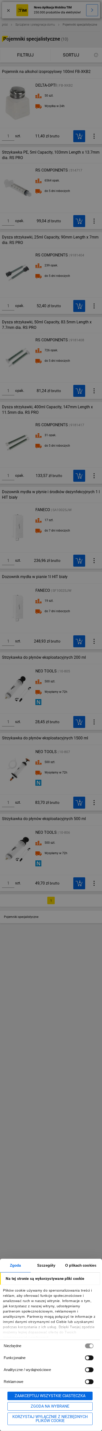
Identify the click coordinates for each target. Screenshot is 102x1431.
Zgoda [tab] (15, 1265)
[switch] (89, 1357)
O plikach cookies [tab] (80, 1265)
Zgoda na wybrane (50, 1406)
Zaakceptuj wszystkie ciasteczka (50, 1395)
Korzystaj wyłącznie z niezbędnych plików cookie (50, 1418)
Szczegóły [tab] (46, 1265)
